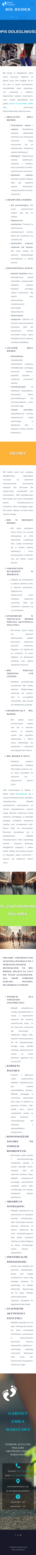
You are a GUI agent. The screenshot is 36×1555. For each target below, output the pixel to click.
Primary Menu (32, 3)
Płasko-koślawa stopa (21, 32)
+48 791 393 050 (22, 1471)
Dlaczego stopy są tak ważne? (24, 52)
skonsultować (21, 794)
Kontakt (15, 60)
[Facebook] (15, 1535)
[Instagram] (20, 1535)
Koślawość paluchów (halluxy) (24, 25)
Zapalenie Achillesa (20, 40)
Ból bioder (16, 7)
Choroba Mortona (19, 20)
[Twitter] (18, 1535)
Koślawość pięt (18, 27)
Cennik (15, 57)
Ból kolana (17, 10)
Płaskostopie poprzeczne (22, 37)
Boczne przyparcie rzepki (22, 15)
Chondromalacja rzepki (21, 17)
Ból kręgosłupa (18, 12)
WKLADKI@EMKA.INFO (21, 1475)
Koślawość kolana (19, 22)
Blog (14, 55)
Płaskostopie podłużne (21, 35)
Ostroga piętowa (19, 30)
